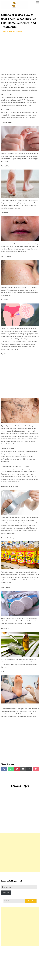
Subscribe (6, 892)
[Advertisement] (20, 53)
